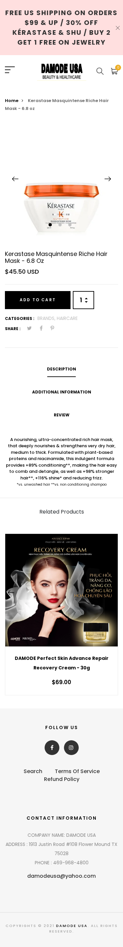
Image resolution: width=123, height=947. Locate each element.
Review (62, 415)
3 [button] (71, 225)
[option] (61, 178)
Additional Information (61, 392)
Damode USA (72, 925)
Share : (13, 328)
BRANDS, (47, 318)
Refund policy (61, 779)
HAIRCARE (67, 318)
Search (33, 771)
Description (61, 369)
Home (11, 100)
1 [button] (51, 225)
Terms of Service (77, 771)
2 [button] (61, 225)
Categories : (19, 318)
